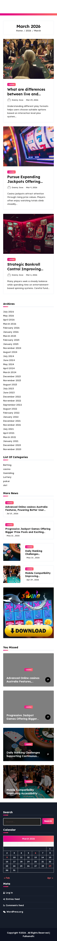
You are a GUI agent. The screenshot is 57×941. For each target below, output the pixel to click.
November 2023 (12, 380)
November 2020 (12, 449)
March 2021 (9, 437)
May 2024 (8, 364)
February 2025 (11, 340)
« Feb (7, 878)
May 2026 (8, 315)
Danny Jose (17, 100)
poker (6, 481)
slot (5, 485)
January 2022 (11, 417)
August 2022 (10, 408)
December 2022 (12, 396)
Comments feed (15, 905)
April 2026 (9, 319)
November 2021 (12, 425)
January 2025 (10, 344)
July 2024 (8, 356)
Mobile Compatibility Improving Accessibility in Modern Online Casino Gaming (23, 795)
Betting (7, 465)
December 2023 (12, 376)
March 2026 (9, 323)
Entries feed (13, 899)
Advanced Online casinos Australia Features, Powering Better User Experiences (26, 510)
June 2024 (9, 360)
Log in (9, 892)
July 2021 (8, 429)
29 (50, 866)
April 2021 (8, 433)
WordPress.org (15, 911)
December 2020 (12, 445)
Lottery (7, 477)
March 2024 (9, 372)
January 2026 (11, 332)
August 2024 (10, 352)
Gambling (8, 473)
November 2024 (12, 348)
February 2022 (11, 412)
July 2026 (8, 311)
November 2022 (12, 400)
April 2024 (9, 368)
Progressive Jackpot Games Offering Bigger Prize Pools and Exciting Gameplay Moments (27, 532)
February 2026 (11, 327)
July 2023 (8, 388)
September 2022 (12, 404)
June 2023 (9, 392)
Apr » (50, 878)
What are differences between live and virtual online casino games (26, 96)
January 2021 (10, 441)
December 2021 (12, 421)
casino (11, 84)
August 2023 (10, 384)
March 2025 (9, 336)
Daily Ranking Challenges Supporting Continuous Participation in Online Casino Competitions (23, 758)
